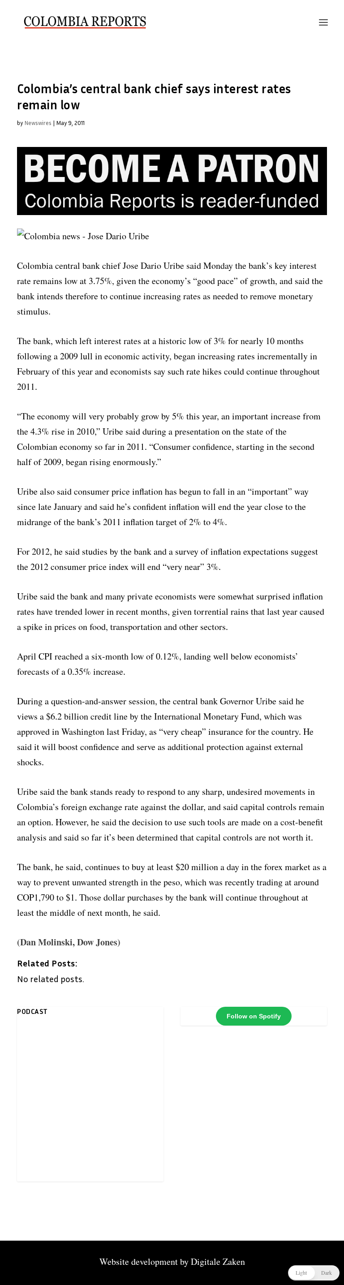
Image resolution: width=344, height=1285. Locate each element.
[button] (314, 1273)
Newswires (38, 122)
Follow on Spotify (254, 1016)
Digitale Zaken (218, 1261)
